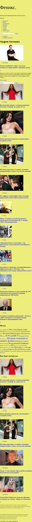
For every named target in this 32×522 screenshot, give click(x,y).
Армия (28, 331)
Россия (24, 349)
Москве (28, 347)
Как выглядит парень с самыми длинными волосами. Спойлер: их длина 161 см (14, 106)
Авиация (23, 331)
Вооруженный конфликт (19, 343)
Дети (18, 345)
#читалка (18, 331)
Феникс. (8, 7)
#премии (13, 331)
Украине (11, 351)
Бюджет (3, 336)
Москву (1, 349)
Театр (4, 28)
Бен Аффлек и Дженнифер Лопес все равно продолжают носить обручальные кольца (14, 197)
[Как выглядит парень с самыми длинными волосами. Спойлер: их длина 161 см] (11, 99)
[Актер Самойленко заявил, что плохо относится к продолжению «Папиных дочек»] (11, 60)
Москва (23, 347)
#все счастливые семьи (18, 329)
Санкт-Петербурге (5, 351)
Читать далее (3, 80)
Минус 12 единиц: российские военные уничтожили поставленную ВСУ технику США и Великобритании (14, 220)
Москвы (5, 349)
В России (10, 336)
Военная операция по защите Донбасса (14, 339)
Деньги (15, 345)
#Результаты (6, 329)
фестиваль (2, 352)
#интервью (3, 331)
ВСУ (16, 335)
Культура (5, 21)
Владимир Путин (24, 336)
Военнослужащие (4, 343)
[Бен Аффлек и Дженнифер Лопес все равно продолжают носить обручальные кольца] (11, 190)
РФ (21, 349)
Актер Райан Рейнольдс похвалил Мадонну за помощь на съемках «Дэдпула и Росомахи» (15, 498)
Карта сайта (6, 30)
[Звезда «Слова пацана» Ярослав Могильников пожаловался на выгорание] (11, 465)
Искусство (3, 347)
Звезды (5, 29)
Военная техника (22, 341)
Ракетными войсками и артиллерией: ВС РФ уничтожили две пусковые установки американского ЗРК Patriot (15, 293)
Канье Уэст (8, 347)
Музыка (5, 25)
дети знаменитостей (25, 351)
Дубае (25, 345)
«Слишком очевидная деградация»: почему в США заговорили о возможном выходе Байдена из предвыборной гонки (15, 317)
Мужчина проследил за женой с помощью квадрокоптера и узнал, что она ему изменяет (15, 170)
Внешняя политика (3, 338)
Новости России (14, 349)
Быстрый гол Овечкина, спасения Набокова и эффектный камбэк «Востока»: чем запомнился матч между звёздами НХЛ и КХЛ (15, 269)
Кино (4, 22)
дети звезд (17, 351)
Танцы (5, 26)
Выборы (1, 345)
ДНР (12, 345)
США (28, 349)
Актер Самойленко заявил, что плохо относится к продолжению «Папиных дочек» (15, 66)
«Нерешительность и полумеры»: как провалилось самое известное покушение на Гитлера (15, 244)
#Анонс (1, 329)
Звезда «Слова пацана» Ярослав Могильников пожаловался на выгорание (16, 471)
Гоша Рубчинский (7, 345)
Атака (1, 333)
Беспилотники (8, 333)
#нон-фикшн (9, 331)
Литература (6, 23)
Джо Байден (21, 345)
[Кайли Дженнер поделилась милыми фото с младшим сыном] (11, 133)
